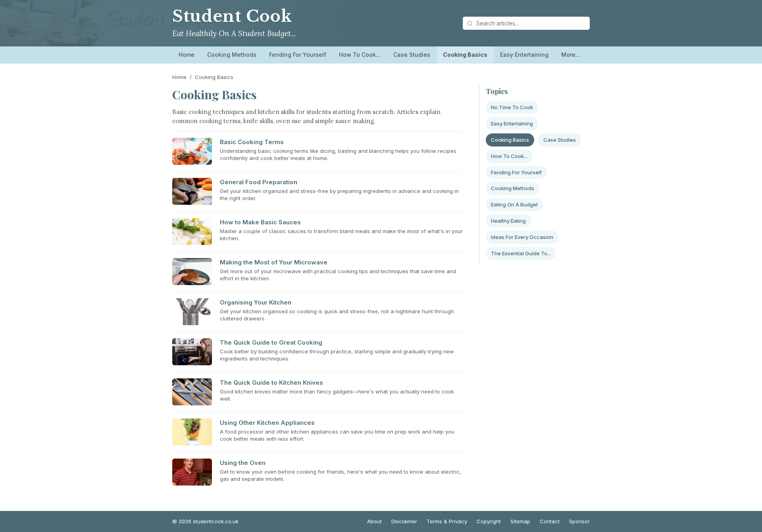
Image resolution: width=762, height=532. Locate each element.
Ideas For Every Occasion (522, 237)
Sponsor (579, 521)
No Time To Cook (512, 107)
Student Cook (232, 16)
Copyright (489, 521)
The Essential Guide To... (521, 253)
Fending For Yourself (297, 54)
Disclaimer (404, 521)
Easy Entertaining (524, 54)
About (374, 521)
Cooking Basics (465, 54)
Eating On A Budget (514, 204)
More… (571, 54)
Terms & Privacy (447, 521)
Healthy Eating (508, 221)
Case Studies (411, 54)
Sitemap (520, 521)
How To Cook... (360, 54)
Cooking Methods (231, 54)
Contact (550, 521)
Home (186, 54)
